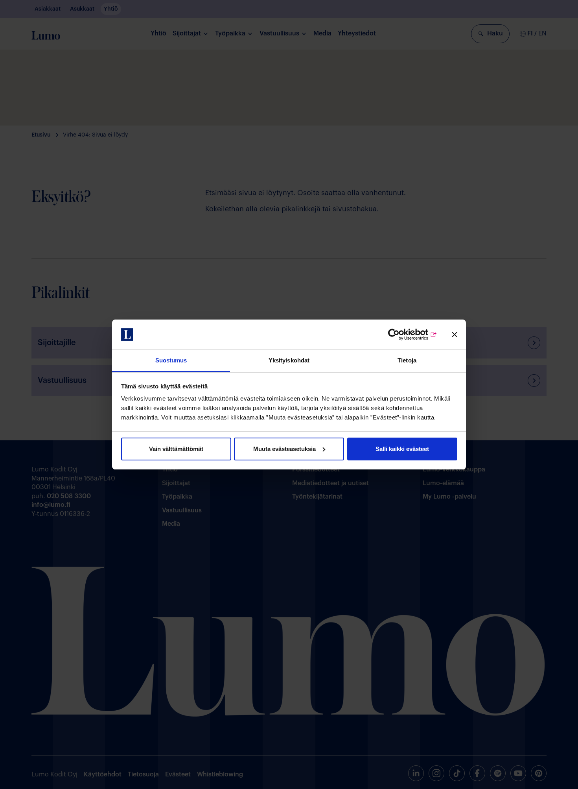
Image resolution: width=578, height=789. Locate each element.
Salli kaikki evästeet (402, 448)
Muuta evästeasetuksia (284, 448)
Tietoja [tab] (407, 360)
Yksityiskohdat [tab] (289, 360)
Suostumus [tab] (171, 360)
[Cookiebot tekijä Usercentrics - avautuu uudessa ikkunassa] (402, 334)
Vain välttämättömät (176, 448)
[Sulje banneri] (454, 334)
